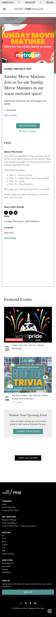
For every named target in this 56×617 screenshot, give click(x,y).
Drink (4, 538)
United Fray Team (8, 507)
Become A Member (9, 520)
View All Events (28, 457)
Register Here (28, 125)
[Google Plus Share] (26, 603)
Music (4, 541)
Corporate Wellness (9, 523)
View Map (10, 238)
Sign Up (28, 592)
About (4, 504)
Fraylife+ (50, 2)
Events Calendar (8, 554)
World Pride (17, 348)
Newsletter (30, 2)
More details (10, 115)
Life (3, 548)
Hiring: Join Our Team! (10, 510)
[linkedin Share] (16, 213)
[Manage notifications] (49, 611)
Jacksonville (6, 566)
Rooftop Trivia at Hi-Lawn (22, 398)
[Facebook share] (11, 213)
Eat (3, 535)
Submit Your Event (28, 431)
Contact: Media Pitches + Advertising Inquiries (19, 526)
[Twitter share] (6, 213)
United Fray (6, 572)
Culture (5, 544)
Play (3, 550)
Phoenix (5, 569)
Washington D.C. (8, 563)
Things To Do (7, 2)
